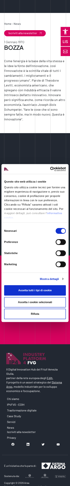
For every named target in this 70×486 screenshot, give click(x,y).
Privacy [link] (11, 437)
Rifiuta (35, 313)
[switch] (61, 242)
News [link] (17, 23)
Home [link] (7, 23)
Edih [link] (50, 378)
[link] (65, 31)
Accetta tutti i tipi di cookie (35, 290)
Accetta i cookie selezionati (35, 302)
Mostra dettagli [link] (49, 278)
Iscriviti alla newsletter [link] (22, 33)
